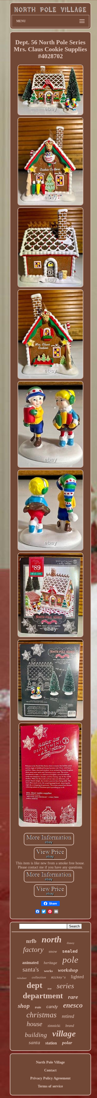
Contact (50, 1070)
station (51, 1043)
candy (52, 1006)
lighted (77, 976)
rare (73, 997)
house (34, 1024)
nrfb (31, 941)
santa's (31, 969)
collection (39, 977)
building (36, 1034)
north (52, 939)
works (48, 971)
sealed (70, 951)
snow (53, 951)
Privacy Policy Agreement (50, 1078)
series (65, 986)
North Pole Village (50, 1062)
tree (49, 988)
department (43, 995)
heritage (50, 963)
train (38, 1007)
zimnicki (54, 1026)
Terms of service (50, 1086)
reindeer (22, 977)
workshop (68, 970)
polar (67, 1042)
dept (34, 985)
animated (30, 962)
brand (69, 1026)
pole (70, 960)
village (64, 1033)
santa (34, 1042)
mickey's (58, 977)
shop (24, 1006)
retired (68, 1016)
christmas (41, 1014)
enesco (73, 1005)
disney (70, 942)
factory (33, 949)
